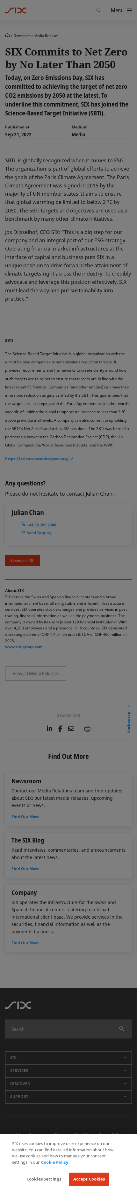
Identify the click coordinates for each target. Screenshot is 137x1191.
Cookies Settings (43, 1179)
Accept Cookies (89, 1179)
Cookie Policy (54, 1162)
